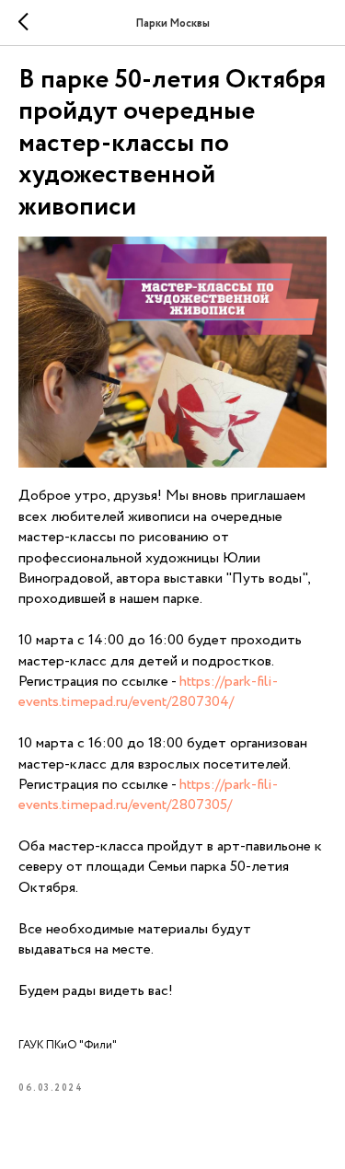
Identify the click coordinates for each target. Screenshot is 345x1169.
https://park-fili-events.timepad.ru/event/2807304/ (148, 691)
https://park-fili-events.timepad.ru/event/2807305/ (148, 795)
